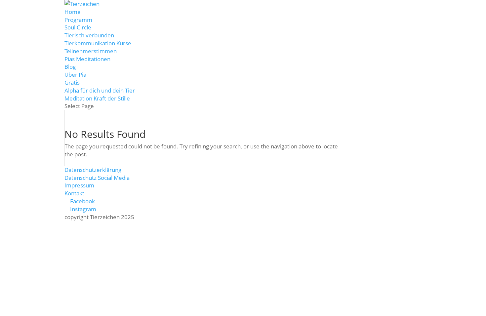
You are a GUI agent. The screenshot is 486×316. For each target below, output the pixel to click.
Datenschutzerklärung (92, 170)
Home (72, 12)
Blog (70, 66)
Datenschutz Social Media (97, 177)
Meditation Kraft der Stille (97, 98)
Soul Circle (77, 27)
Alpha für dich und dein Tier (99, 90)
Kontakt (74, 193)
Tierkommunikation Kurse (97, 43)
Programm (78, 19)
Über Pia (75, 74)
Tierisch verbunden (89, 35)
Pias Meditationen (87, 59)
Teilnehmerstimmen (90, 51)
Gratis (72, 82)
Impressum (79, 185)
